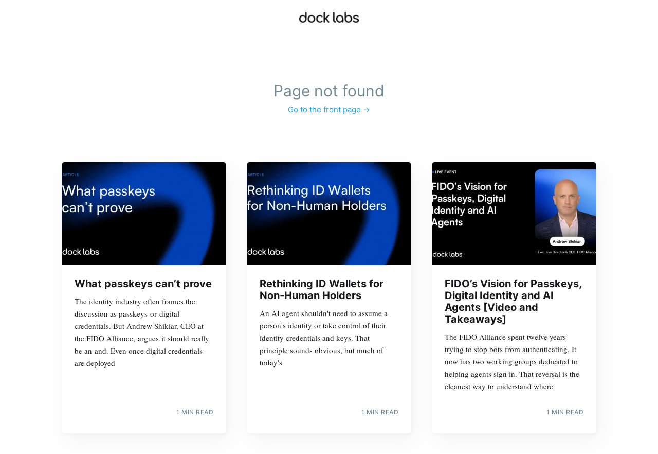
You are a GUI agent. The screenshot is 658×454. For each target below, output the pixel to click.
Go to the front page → (329, 109)
